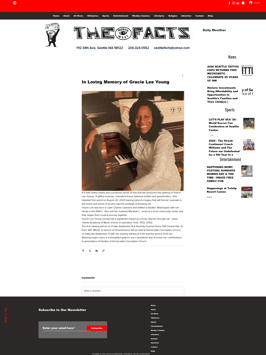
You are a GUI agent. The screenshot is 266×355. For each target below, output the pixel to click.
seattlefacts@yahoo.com (172, 48)
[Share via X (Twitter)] (90, 250)
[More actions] (182, 75)
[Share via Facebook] (83, 250)
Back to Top (5, 315)
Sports (153, 322)
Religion (154, 338)
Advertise (155, 343)
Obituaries (155, 318)
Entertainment (157, 326)
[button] (243, 2)
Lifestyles (155, 334)
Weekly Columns (158, 330)
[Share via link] (103, 250)
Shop (153, 351)
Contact (154, 347)
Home (153, 305)
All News (154, 314)
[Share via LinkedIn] (96, 250)
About (153, 309)
